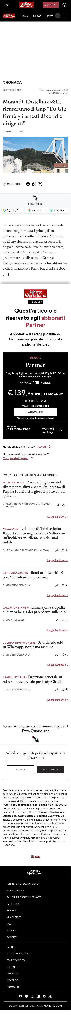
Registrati (50, 769)
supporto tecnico (51, 841)
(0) (66, 654)
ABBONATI (35, 412)
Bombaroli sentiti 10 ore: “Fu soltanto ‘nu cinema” (33, 575)
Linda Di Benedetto (16, 689)
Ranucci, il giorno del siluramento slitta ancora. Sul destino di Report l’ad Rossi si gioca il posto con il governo (34, 488)
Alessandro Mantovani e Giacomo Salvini (26, 505)
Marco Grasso (13, 131)
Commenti (13, 184)
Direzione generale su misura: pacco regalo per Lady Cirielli (32, 679)
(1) (67, 505)
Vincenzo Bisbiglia (16, 585)
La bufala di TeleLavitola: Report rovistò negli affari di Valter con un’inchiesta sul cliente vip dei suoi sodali (34, 535)
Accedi (20, 769)
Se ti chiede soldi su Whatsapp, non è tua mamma (33, 644)
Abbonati (50, 4)
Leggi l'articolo (57, 516)
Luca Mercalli (13, 619)
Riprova (35, 856)
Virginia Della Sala (16, 654)
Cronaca (12, 82)
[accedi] (64, 4)
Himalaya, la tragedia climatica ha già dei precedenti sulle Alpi (35, 609)
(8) (66, 550)
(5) (66, 585)
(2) (66, 689)
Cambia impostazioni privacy (24, 897)
